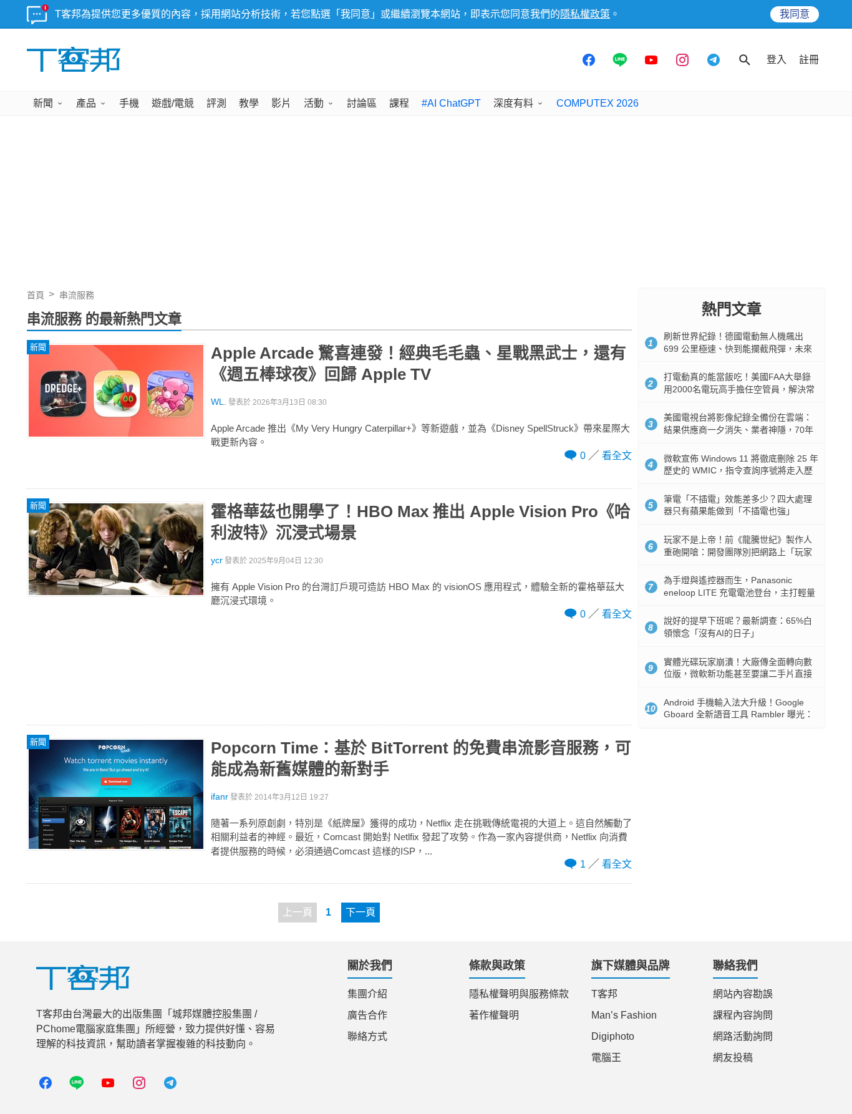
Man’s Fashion (624, 1015)
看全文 (617, 455)
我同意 (795, 14)
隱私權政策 (585, 14)
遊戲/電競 (173, 103)
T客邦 (604, 994)
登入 (777, 59)
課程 (399, 103)
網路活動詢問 (743, 1036)
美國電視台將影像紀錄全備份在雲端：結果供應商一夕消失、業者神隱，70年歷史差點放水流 (738, 429)
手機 (129, 103)
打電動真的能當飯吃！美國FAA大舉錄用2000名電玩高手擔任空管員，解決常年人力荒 (739, 389)
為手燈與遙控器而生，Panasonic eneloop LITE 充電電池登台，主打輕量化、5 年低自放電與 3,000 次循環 (739, 592)
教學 (249, 103)
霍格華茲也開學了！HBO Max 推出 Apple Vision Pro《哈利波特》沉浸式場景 (421, 522)
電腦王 (606, 1057)
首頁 (35, 295)
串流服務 (76, 295)
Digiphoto (612, 1036)
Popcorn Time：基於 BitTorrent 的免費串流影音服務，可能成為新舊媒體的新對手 (421, 758)
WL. (218, 402)
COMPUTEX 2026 (597, 103)
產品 (86, 103)
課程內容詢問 (743, 1015)
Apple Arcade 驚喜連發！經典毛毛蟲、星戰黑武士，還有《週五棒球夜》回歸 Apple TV (418, 364)
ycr (217, 560)
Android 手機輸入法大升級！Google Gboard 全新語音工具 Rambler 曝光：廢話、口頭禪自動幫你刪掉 (738, 714)
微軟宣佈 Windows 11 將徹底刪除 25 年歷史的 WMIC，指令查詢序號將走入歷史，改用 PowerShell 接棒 (741, 470)
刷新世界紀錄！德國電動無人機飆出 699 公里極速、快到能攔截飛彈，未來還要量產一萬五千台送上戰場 (738, 348)
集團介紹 (367, 994)
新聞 (43, 103)
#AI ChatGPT (451, 103)
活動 (314, 103)
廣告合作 (367, 1015)
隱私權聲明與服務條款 (519, 994)
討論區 (362, 103)
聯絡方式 (367, 1036)
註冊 (809, 59)
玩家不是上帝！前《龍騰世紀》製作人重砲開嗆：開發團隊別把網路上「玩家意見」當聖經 (738, 552)
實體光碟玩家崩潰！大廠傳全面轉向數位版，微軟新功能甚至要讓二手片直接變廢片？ (738, 674)
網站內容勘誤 (743, 994)
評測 (216, 103)
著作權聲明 (494, 1015)
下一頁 (360, 912)
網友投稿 (733, 1057)
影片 (281, 103)
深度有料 (513, 103)
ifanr (219, 797)
